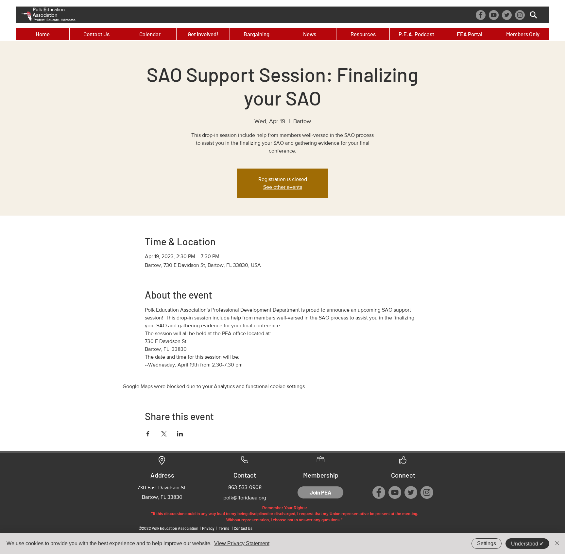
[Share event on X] (164, 433)
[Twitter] (507, 15)
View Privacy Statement (241, 543)
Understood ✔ (527, 543)
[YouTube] (494, 15)
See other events (282, 187)
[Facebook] (481, 15)
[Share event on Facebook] (148, 433)
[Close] (557, 543)
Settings (486, 543)
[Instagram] (520, 15)
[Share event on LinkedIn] (180, 433)
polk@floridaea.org (244, 497)
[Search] (533, 15)
